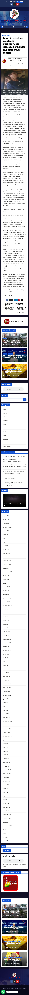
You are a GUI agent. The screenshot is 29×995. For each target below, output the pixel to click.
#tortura (10, 65)
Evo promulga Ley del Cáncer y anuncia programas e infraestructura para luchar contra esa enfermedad (19, 308)
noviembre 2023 (7, 598)
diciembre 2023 (7, 594)
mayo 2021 (5, 710)
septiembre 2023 (7, 605)
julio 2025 (5, 534)
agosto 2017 (6, 829)
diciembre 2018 (7, 770)
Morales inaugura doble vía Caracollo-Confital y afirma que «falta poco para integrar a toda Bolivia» (9, 307)
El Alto (15, 369)
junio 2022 (5, 661)
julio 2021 (5, 702)
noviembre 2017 (7, 818)
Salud (4, 435)
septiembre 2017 (7, 826)
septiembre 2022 (7, 650)
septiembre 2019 (7, 736)
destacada (10, 353)
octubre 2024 (6, 568)
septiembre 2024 (7, 572)
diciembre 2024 (7, 560)
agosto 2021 (6, 699)
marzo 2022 (6, 672)
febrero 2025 (6, 553)
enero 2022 (6, 680)
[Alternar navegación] (13, 27)
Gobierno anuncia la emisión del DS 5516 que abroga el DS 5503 (13, 961)
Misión (4, 988)
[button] (24, 27)
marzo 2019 (6, 758)
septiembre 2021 (7, 695)
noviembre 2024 (7, 564)
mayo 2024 (6, 579)
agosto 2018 (6, 785)
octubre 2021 (6, 691)
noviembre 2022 (7, 643)
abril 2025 (5, 545)
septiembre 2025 (7, 527)
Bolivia (4, 35)
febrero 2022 (6, 676)
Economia (10, 369)
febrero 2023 (6, 631)
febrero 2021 (6, 717)
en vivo (7, 850)
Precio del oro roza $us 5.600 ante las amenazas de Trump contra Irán (13, 373)
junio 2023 (5, 616)
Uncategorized (7, 446)
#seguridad (19, 63)
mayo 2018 (6, 796)
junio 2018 (5, 792)
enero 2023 (6, 635)
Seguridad (5, 439)
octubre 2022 (6, 646)
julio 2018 (5, 788)
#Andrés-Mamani (12, 61)
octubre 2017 (6, 822)
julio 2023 (5, 613)
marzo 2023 (6, 628)
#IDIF (19, 61)
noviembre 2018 (7, 773)
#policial (13, 63)
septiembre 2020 (7, 721)
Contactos (14, 991)
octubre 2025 (6, 523)
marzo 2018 (6, 803)
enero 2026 (6, 519)
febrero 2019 (6, 762)
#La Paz (23, 61)
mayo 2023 (6, 620)
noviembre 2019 (7, 728)
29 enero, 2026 (9, 931)
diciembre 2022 (7, 639)
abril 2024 (5, 583)
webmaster (16, 344)
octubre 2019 (6, 732)
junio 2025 (5, 538)
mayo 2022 (6, 665)
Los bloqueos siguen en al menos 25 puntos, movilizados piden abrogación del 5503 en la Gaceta (14, 484)
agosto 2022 (6, 654)
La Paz (8, 35)
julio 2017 (5, 833)
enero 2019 (6, 766)
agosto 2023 (6, 609)
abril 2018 (5, 799)
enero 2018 (6, 811)
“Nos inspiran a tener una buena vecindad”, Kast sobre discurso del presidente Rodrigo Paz (14, 466)
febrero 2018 (6, 807)
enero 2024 (6, 590)
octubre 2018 (6, 777)
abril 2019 (5, 755)
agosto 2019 (6, 740)
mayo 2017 (6, 841)
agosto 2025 (6, 531)
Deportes (5, 413)
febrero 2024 (6, 587)
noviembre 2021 (7, 687)
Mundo (4, 431)
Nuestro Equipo (22, 988)
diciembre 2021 (7, 684)
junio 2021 (5, 706)
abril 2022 (5, 669)
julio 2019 (5, 743)
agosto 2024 (6, 575)
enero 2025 (6, 557)
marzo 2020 (6, 725)
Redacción (12, 56)
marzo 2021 (6, 714)
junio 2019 (5, 747)
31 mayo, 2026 (9, 915)
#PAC (9, 63)
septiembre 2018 (7, 781)
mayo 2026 (6, 516)
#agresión (19, 58)
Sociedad (5, 443)
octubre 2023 (6, 601)
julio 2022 (5, 658)
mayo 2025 (6, 542)
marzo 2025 (6, 549)
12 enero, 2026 (9, 963)
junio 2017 (5, 837)
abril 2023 (5, 624)
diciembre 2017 (7, 814)
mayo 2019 (6, 751)
